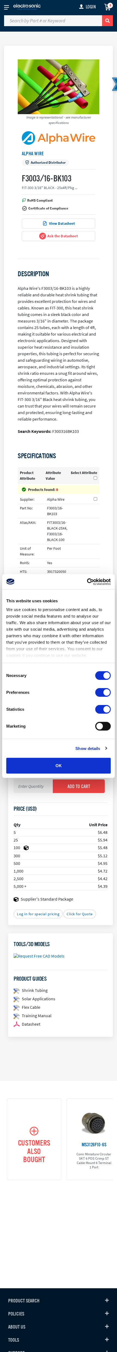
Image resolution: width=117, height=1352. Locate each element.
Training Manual (36, 1015)
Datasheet (31, 1024)
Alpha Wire (33, 153)
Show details (87, 748)
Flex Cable (31, 1007)
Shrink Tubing (35, 990)
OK (59, 765)
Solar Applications (38, 998)
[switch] (103, 692)
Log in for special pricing (38, 914)
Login (91, 7)
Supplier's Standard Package (47, 899)
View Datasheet (62, 223)
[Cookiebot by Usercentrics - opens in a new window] (87, 581)
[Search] (107, 20)
